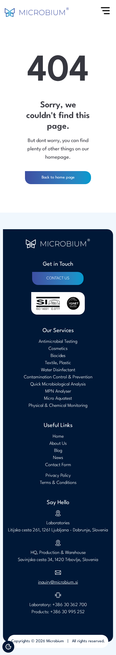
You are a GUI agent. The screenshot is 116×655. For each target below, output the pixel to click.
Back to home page (58, 177)
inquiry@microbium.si (58, 582)
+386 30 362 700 (69, 605)
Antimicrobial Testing (58, 342)
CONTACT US (57, 278)
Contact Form (58, 465)
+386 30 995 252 (67, 612)
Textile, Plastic (58, 363)
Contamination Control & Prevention (58, 377)
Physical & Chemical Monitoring (58, 406)
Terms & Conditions (58, 483)
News (58, 458)
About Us (58, 444)
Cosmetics (58, 349)
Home (58, 436)
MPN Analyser (58, 391)
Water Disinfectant (58, 370)
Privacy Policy (58, 476)
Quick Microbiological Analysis (58, 384)
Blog (58, 451)
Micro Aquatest (58, 398)
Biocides (58, 356)
